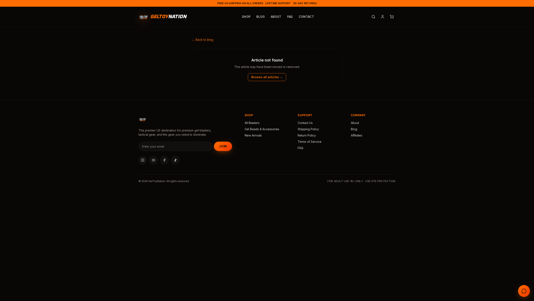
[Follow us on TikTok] (175, 160)
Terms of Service (309, 141)
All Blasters (252, 123)
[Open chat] (524, 291)
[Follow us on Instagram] (143, 160)
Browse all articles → (267, 77)
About (276, 16)
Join (223, 146)
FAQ (290, 16)
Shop (246, 16)
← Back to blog (202, 39)
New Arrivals (253, 135)
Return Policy (307, 135)
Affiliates (356, 135)
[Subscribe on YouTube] (153, 160)
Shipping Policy (308, 129)
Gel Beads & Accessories (262, 129)
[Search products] (373, 16)
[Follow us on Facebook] (164, 160)
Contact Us (305, 123)
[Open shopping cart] (391, 16)
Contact (306, 16)
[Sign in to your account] (382, 16)
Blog (260, 16)
